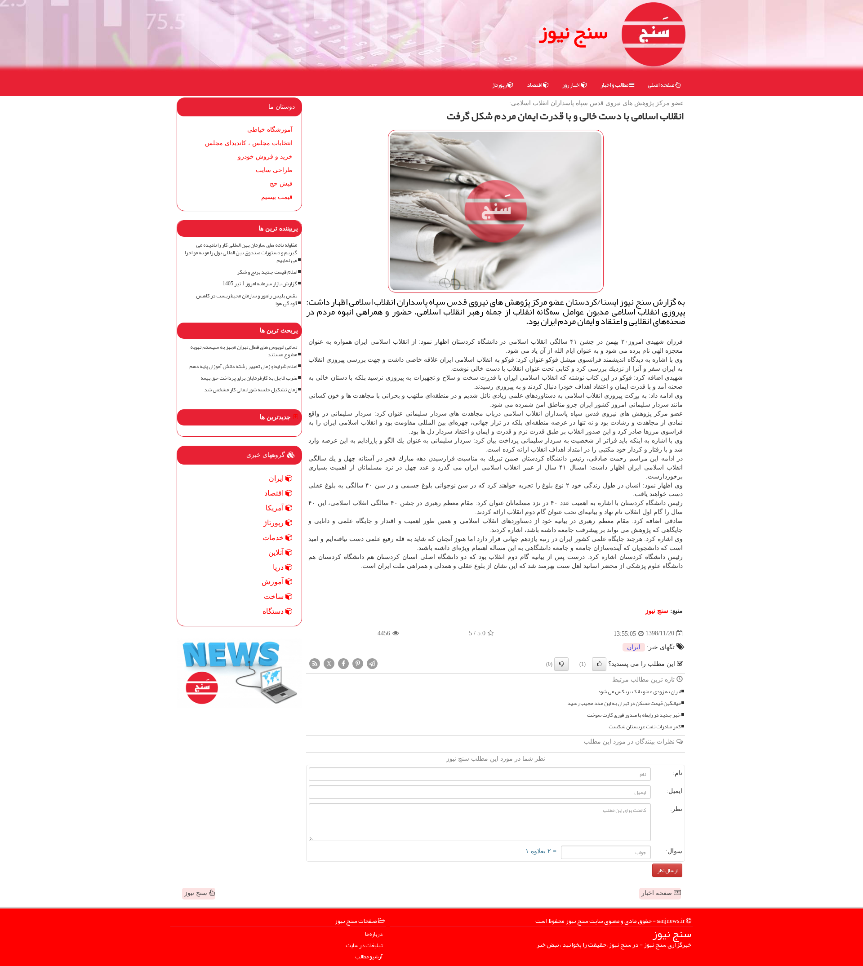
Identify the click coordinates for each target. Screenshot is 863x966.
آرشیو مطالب (369, 957)
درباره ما (374, 934)
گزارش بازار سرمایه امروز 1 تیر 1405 (259, 284)
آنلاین (276, 552)
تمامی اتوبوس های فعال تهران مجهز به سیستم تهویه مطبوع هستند (243, 351)
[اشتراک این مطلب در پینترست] (357, 663)
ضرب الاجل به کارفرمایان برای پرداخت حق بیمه (248, 378)
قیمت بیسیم (277, 197)
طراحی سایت (274, 170)
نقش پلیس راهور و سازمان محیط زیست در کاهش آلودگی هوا (246, 300)
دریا (279, 567)
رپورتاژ (499, 85)
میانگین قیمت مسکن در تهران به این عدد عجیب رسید (624, 703)
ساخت (274, 596)
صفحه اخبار (657, 893)
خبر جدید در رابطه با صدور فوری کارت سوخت (634, 715)
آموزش (273, 581)
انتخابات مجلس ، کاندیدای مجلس (249, 143)
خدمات (273, 537)
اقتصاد (535, 85)
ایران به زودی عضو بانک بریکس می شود (639, 692)
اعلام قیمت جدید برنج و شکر (267, 272)
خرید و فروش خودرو (265, 156)
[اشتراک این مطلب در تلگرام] (372, 663)
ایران (634, 647)
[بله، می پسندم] (599, 664)
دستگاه (273, 611)
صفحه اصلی (661, 85)
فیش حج (281, 183)
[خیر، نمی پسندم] (561, 664)
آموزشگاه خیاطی (270, 129)
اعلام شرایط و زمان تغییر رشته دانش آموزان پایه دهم (243, 366)
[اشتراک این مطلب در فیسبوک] (343, 663)
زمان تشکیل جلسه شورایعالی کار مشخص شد (250, 390)
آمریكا (275, 508)
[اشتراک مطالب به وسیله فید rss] (314, 663)
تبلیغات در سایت (364, 945)
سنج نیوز (573, 31)
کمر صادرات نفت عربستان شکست (645, 727)
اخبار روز (571, 85)
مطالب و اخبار (615, 85)
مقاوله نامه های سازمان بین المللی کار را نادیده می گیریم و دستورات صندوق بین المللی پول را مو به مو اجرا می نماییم (241, 253)
